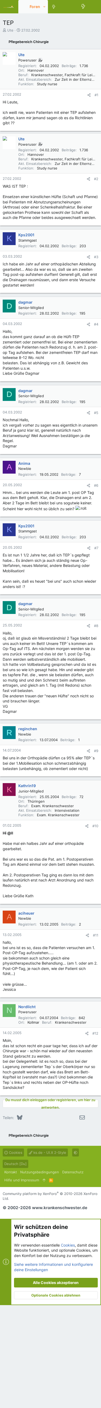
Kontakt (10, 1172)
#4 (96, 324)
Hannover (35, 70)
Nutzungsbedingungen (39, 1172)
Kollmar (33, 1022)
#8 (96, 626)
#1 (96, 95)
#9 (96, 751)
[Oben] (44, 1180)
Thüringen (36, 801)
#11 (95, 935)
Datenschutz (72, 1172)
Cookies (15, 1152)
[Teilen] (89, 95)
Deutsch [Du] (15, 1164)
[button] (44, 7)
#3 (96, 257)
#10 (95, 826)
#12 (95, 1033)
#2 (96, 179)
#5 (96, 413)
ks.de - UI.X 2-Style (49, 1152)
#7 (96, 548)
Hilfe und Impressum (21, 1180)
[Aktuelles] (83, 6)
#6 (96, 485)
